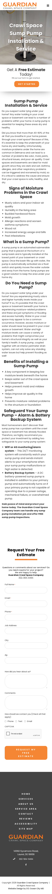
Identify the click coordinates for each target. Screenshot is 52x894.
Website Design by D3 (18, 888)
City (6, 640)
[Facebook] (26, 865)
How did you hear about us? (18, 671)
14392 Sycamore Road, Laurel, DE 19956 (26, 852)
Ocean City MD (37, 888)
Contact (26, 813)
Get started (26, 84)
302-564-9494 (26, 577)
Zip (6, 655)
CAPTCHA (9, 726)
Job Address (11, 625)
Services (26, 798)
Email (8, 598)
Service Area (26, 808)
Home (26, 793)
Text (19, 721)
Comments (10, 693)
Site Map (26, 828)
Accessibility (26, 823)
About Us (26, 803)
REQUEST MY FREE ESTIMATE (26, 753)
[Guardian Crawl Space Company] (20, 5)
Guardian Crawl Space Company (32, 882)
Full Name (10, 584)
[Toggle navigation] (48, 6)
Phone (8, 611)
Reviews (26, 818)
